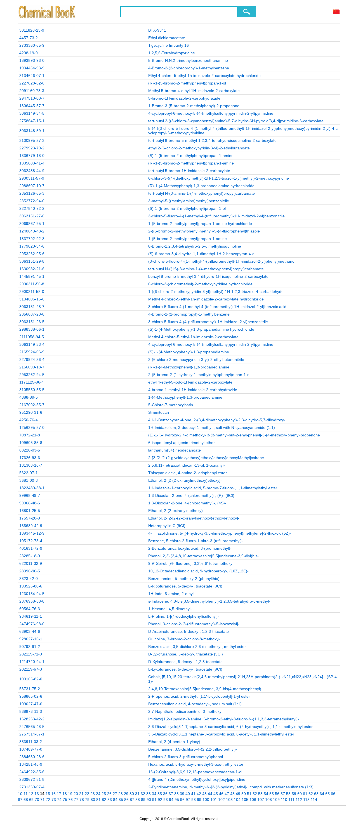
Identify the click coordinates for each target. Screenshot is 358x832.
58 (288, 793)
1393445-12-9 (31, 533)
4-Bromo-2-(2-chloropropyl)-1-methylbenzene (188, 68)
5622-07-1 (28, 473)
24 (98, 793)
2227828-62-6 (31, 83)
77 (76, 799)
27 (115, 793)
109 (276, 799)
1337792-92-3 (31, 238)
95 (177, 799)
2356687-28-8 (31, 314)
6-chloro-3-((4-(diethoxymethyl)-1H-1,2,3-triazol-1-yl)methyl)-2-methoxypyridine (218, 178)
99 (199, 799)
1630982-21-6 (31, 269)
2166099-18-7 (31, 367)
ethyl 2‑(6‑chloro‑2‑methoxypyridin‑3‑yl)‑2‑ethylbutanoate (199, 148)
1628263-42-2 (31, 719)
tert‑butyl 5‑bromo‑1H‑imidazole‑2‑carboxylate (189, 170)
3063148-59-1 (31, 130)
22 (87, 793)
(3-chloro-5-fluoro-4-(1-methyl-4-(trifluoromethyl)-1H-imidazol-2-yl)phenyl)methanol (221, 261)
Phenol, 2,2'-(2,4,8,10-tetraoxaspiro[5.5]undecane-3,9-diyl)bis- (203, 556)
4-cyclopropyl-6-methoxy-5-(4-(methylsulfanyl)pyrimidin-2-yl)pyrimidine (210, 344)
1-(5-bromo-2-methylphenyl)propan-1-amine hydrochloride (200, 223)
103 (229, 799)
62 (310, 793)
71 (42, 799)
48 (232, 793)
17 (59, 793)
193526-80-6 (30, 586)
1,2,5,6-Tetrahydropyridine (171, 53)
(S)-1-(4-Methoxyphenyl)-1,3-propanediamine (188, 352)
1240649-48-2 (31, 231)
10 (20, 793)
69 (31, 799)
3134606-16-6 (31, 299)
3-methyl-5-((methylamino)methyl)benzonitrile (188, 201)
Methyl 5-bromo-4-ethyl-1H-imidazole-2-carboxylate (194, 90)
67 (20, 799)
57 (283, 793)
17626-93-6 (29, 457)
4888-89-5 (28, 397)
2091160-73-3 (31, 90)
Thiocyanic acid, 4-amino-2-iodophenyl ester (187, 473)
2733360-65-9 (31, 45)
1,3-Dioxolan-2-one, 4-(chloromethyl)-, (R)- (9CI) (191, 495)
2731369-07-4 (31, 787)
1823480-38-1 (31, 488)
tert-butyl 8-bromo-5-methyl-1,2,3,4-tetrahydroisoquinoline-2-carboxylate (212, 140)
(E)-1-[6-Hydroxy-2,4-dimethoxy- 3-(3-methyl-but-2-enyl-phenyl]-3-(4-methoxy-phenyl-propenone (234, 435)
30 (131, 793)
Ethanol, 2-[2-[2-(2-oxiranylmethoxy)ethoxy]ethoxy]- (193, 518)
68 (25, 799)
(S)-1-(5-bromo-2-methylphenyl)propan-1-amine (191, 155)
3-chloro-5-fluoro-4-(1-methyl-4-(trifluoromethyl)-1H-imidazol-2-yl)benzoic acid (217, 306)
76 (70, 799)
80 (93, 799)
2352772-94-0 (31, 201)
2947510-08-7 (31, 98)
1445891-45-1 (31, 276)
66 (333, 793)
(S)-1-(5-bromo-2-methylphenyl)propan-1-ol (187, 208)
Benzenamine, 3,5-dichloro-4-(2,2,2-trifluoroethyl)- (192, 749)
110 (284, 799)
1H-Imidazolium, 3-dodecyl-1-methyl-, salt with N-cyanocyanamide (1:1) (211, 427)
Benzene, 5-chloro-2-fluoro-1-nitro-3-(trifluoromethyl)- (195, 541)
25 (104, 793)
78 (81, 799)
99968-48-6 (29, 503)
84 (115, 799)
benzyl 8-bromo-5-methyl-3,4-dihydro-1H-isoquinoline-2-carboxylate (208, 276)
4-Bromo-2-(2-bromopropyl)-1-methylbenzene (189, 314)
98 (193, 799)
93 (165, 799)
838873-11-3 (30, 711)
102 (221, 799)
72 (48, 799)
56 (277, 793)
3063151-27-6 (31, 216)
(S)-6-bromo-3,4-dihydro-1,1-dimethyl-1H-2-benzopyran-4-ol (201, 254)
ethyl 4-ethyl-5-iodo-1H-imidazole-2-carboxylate (190, 382)
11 (25, 793)
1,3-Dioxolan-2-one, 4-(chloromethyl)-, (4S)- (187, 503)
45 (215, 793)
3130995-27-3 (31, 140)
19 (70, 793)
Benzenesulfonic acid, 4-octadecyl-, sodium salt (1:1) (195, 704)
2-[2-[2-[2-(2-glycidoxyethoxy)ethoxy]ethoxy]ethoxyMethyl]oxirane (206, 457)
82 (104, 799)
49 (238, 793)
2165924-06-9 (31, 352)
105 (245, 799)
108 (268, 799)
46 (221, 793)
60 (299, 793)
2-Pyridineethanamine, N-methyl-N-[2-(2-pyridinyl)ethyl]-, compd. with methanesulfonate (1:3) (231, 787)
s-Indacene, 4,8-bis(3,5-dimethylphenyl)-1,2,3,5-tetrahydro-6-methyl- (209, 601)
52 (255, 793)
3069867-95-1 (31, 223)
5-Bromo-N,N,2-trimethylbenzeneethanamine (188, 60)
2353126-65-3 (31, 193)
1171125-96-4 (31, 382)
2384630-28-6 (31, 757)
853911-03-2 (30, 741)
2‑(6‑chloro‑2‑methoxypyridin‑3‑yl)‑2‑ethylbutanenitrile (196, 359)
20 (76, 793)
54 (266, 793)
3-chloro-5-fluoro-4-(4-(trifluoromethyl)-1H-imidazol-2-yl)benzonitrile (208, 321)
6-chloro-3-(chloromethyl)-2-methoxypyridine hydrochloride (200, 284)
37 (171, 793)
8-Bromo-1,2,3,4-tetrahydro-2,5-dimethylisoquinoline (194, 246)
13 (36, 793)
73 (53, 799)
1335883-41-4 (31, 163)
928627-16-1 (30, 639)
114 (314, 799)
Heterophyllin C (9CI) (166, 525)
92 (160, 799)
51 (249, 793)
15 (48, 793)
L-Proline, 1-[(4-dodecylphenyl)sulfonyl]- (183, 616)
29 (126, 793)
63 (316, 793)
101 (213, 799)
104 (237, 799)
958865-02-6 (30, 696)
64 (322, 793)
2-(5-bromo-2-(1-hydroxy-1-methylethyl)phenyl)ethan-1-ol (199, 374)
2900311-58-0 (31, 291)
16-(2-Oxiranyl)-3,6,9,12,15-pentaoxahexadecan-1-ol (195, 772)
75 (65, 799)
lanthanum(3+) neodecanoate (174, 450)
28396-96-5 (29, 571)
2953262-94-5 (31, 374)
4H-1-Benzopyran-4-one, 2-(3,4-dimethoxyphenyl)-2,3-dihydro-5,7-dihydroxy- (216, 420)
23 (92, 793)
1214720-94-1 (31, 661)
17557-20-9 (29, 518)
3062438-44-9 (31, 170)
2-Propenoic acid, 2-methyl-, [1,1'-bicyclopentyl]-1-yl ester (199, 696)
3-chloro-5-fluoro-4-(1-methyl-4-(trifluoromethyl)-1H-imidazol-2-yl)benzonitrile (216, 216)
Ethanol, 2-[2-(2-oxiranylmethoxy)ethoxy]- (185, 480)
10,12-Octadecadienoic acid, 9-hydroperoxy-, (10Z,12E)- (198, 571)
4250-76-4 (28, 420)
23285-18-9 (29, 556)
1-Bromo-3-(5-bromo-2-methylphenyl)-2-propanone (193, 106)
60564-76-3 (29, 609)
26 (109, 793)
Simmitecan (158, 412)
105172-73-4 (30, 541)
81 (98, 799)
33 (148, 793)
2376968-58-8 (31, 601)
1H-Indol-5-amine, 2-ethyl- (171, 593)
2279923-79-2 (31, 148)
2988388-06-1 (31, 329)
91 (154, 799)
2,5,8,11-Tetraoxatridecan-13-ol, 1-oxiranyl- (186, 465)
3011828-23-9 (31, 30)
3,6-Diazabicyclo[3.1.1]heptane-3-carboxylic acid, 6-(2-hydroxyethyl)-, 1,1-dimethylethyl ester (230, 726)
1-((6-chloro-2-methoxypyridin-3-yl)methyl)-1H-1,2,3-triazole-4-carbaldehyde (216, 291)
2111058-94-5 (31, 337)
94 (171, 799)
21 (81, 793)
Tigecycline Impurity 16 (168, 45)
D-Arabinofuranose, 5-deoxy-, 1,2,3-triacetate (188, 631)
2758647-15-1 (31, 121)
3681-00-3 (28, 480)
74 (59, 799)
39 (182, 793)
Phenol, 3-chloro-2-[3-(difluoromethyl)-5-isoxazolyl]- (193, 624)
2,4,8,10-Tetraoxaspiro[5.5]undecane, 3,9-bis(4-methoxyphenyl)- (205, 689)
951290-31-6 (30, 412)
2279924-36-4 (31, 359)
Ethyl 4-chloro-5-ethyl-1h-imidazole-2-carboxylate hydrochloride (204, 75)
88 (137, 799)
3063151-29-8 (31, 261)
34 (154, 793)
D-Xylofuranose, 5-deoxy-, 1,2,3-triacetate (185, 661)
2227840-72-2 (31, 208)
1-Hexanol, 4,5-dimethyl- (170, 609)
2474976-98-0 (31, 624)
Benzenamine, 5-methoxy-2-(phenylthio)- (184, 578)
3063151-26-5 (31, 321)
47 (227, 793)
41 (193, 793)
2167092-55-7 (31, 405)
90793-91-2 (29, 646)
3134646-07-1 (31, 75)
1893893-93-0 (31, 60)
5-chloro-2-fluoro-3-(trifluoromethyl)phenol (185, 757)
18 (64, 793)
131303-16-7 (30, 465)
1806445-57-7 (31, 106)
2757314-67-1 (31, 734)
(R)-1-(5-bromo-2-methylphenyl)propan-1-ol (187, 83)
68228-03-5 (29, 450)
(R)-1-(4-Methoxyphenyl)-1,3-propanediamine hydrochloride (201, 186)
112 (299, 799)
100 (205, 799)
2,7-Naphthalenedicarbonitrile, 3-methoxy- (185, 711)
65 (327, 793)
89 (143, 799)
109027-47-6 (30, 704)
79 (87, 799)
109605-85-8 (30, 442)
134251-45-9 (30, 764)
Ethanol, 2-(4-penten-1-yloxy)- (175, 741)
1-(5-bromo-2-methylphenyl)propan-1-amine (187, 238)
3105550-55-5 (31, 389)
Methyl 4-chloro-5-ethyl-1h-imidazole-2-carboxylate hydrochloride (206, 299)
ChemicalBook (47, 12)
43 (204, 793)
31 (137, 793)
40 (187, 793)
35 (159, 793)
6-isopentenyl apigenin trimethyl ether (181, 442)
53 (260, 793)
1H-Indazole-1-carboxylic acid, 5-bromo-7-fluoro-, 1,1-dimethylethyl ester (212, 488)
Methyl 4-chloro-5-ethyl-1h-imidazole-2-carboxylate (193, 337)
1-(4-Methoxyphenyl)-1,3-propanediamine (185, 397)
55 (271, 793)
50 (243, 793)
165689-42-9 (30, 525)
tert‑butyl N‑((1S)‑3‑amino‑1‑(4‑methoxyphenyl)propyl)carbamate (206, 269)
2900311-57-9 (31, 178)
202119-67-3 (30, 669)
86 (126, 799)
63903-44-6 (29, 631)
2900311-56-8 (31, 284)
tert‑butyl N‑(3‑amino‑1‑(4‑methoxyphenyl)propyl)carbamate (201, 193)
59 (294, 793)
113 (306, 799)
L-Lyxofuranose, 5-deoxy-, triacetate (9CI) (185, 669)
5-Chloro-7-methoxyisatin (170, 405)
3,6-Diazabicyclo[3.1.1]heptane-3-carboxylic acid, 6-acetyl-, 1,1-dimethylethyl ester (221, 734)
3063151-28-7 (31, 306)
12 (31, 793)
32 (143, 793)
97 (188, 799)
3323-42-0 (28, 578)
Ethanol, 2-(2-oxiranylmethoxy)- (176, 510)
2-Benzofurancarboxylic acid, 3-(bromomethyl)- (190, 548)
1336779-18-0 (31, 155)
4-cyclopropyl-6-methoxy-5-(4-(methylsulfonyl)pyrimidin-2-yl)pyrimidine (210, 113)
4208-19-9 (28, 53)
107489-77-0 (30, 749)
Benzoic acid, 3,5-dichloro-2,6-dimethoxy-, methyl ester (197, 646)
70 (37, 799)
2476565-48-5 (31, 726)
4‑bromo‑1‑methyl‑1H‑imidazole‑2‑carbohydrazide (192, 389)
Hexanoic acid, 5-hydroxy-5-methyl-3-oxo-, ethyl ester (195, 764)
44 (210, 793)
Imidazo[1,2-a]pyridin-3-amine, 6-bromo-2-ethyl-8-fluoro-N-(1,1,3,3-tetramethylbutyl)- (223, 719)
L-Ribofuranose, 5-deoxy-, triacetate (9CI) (185, 586)
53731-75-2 (29, 689)
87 (132, 799)
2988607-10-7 (31, 186)
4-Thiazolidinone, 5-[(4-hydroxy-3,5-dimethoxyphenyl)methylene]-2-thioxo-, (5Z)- (219, 533)
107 (260, 799)
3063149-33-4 (31, 344)
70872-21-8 (29, 435)
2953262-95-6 (31, 254)
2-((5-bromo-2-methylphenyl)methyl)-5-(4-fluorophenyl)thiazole (204, 231)
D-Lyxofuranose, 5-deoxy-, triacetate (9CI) (185, 654)
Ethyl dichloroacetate (166, 38)
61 (305, 793)
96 (182, 799)
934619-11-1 (30, 616)
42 (199, 793)
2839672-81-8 (31, 779)
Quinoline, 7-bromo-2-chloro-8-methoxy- (184, 639)
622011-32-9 (30, 563)
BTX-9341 (157, 30)
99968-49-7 (29, 495)
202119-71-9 (30, 654)
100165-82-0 (30, 679)
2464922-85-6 (31, 772)
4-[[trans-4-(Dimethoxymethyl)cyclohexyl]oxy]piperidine (196, 779)
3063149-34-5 (31, 113)
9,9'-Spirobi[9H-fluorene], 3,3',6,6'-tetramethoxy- (191, 563)
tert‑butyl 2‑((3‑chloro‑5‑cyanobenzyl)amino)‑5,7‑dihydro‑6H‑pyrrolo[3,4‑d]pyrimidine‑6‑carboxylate (236, 121)
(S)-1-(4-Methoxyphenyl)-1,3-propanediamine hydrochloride (201, 329)
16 (53, 793)
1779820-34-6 (31, 246)
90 (149, 799)
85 (121, 799)
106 (252, 799)
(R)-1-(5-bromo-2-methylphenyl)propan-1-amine (191, 163)
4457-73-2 (28, 38)
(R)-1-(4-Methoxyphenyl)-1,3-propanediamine (188, 367)
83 (109, 799)
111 (291, 799)
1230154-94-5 (31, 593)
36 (165, 793)
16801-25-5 (29, 510)
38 (176, 793)
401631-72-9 (30, 548)
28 (120, 793)
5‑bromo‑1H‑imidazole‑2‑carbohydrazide (184, 98)
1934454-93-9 (31, 68)
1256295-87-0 (31, 427)
